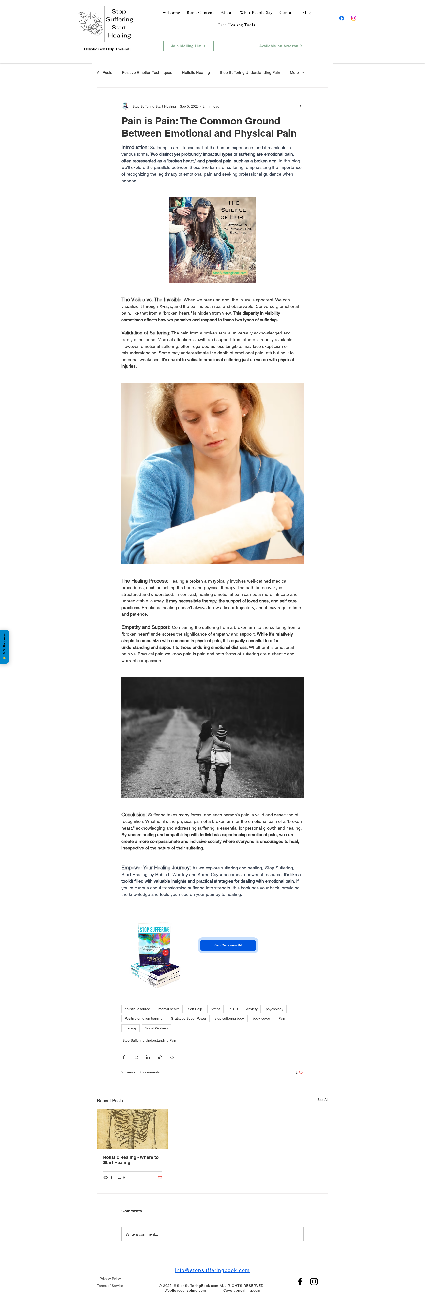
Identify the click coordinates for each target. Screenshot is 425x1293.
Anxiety (252, 1009)
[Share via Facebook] (123, 1057)
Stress (215, 1009)
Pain (281, 1018)
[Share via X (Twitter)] (136, 1057)
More (294, 72)
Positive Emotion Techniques (147, 72)
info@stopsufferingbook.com (212, 1270)
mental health (169, 1009)
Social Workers (156, 1028)
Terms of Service (110, 1286)
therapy (131, 1028)
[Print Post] (172, 1057)
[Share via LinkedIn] (148, 1057)
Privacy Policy (110, 1278)
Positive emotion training (144, 1018)
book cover (261, 1018)
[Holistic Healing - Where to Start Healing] (132, 1129)
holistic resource (137, 1009)
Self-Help (195, 1009)
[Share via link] (160, 1057)
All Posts (104, 72)
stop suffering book (229, 1018)
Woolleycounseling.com (185, 1290)
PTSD (233, 1009)
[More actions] (301, 106)
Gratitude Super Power (188, 1018)
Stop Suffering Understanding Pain (250, 72)
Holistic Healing (196, 72)
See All (322, 1100)
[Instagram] (353, 18)
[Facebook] (341, 18)
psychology (274, 1009)
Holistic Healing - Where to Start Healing (131, 1160)
